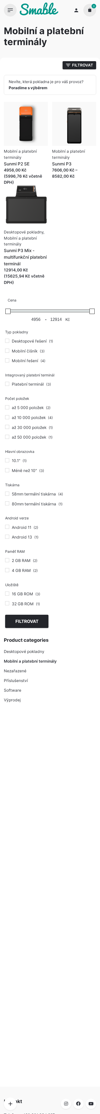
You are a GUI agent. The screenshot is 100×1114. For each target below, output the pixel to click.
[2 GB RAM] (7, 560)
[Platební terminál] (7, 384)
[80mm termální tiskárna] (7, 503)
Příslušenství (16, 680)
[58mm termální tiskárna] (7, 494)
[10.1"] (7, 460)
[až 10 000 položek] (7, 417)
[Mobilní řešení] (7, 360)
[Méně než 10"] (7, 470)
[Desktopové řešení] (7, 341)
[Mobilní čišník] (7, 351)
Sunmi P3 (62, 163)
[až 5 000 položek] (7, 407)
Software (12, 690)
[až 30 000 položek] (7, 427)
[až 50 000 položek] (7, 437)
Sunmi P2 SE (16, 163)
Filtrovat (26, 621)
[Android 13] (7, 537)
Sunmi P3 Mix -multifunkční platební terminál (25, 257)
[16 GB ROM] (7, 594)
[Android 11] (7, 527)
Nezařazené (15, 671)
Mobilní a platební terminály (30, 661)
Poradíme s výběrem (28, 87)
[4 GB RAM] (7, 570)
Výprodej (12, 700)
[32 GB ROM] (7, 603)
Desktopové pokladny (24, 651)
